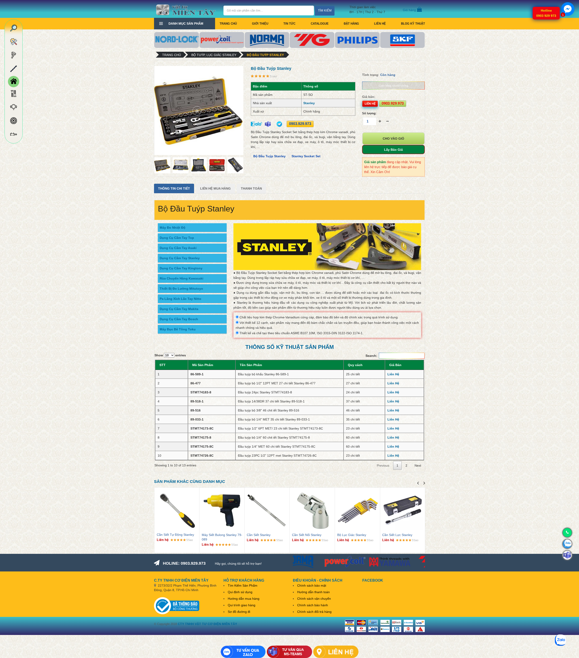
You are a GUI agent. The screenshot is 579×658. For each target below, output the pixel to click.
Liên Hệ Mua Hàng (215, 188)
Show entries (170, 355)
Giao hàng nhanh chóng (393, 85)
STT (162, 365)
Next (418, 465)
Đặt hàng (351, 23)
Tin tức (289, 23)
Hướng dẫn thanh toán (313, 592)
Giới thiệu (260, 23)
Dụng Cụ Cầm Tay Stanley (180, 258)
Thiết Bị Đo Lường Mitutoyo (181, 288)
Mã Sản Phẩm (202, 365)
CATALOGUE (320, 23)
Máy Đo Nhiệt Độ (172, 227)
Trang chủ (228, 23)
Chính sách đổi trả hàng (314, 611)
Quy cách (355, 365)
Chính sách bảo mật (311, 585)
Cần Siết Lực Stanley (397, 535)
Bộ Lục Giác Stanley (351, 535)
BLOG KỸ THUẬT (413, 23)
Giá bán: (368, 97)
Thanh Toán (251, 188)
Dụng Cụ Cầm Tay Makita (179, 309)
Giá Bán (395, 365)
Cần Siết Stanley (259, 535)
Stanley (309, 103)
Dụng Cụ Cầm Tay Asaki (178, 248)
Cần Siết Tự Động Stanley (175, 535)
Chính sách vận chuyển (314, 598)
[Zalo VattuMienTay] (243, 652)
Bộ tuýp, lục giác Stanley (213, 55)
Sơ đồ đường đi (239, 611)
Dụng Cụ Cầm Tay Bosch (179, 319)
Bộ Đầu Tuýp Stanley (265, 55)
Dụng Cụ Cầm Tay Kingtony (181, 268)
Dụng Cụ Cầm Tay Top (177, 238)
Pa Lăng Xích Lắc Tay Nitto (180, 299)
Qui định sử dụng (240, 592)
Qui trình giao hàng (241, 605)
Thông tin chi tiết (174, 188)
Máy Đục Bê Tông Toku (178, 329)
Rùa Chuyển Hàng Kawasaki (181, 278)
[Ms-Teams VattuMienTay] (289, 652)
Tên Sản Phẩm (251, 365)
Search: (371, 355)
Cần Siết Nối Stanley (306, 535)
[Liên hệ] (335, 652)
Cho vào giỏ (393, 138)
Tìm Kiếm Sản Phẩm (242, 585)
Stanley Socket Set (306, 156)
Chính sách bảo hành (312, 605)
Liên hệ (380, 23)
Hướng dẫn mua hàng (243, 598)
